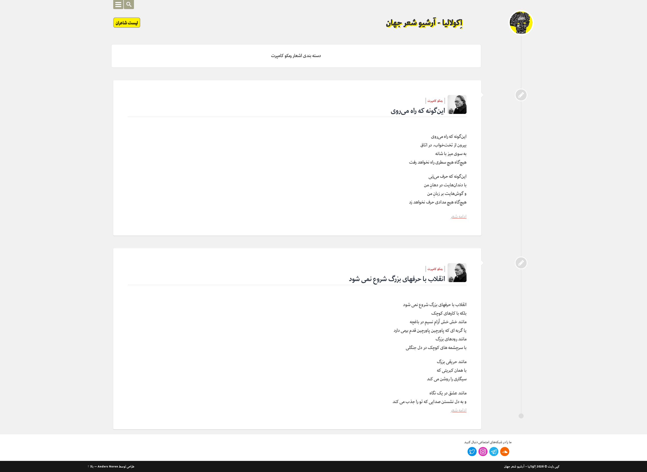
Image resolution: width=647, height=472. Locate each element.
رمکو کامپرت (435, 101)
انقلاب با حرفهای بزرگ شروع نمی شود (397, 279)
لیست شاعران (127, 22)
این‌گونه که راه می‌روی (418, 110)
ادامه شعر (458, 216)
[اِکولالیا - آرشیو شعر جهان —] (521, 22)
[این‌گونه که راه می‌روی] (521, 95)
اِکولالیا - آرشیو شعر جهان (424, 23)
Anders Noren (108, 466)
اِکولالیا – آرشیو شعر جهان (520, 466)
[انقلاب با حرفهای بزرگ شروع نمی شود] (521, 263)
